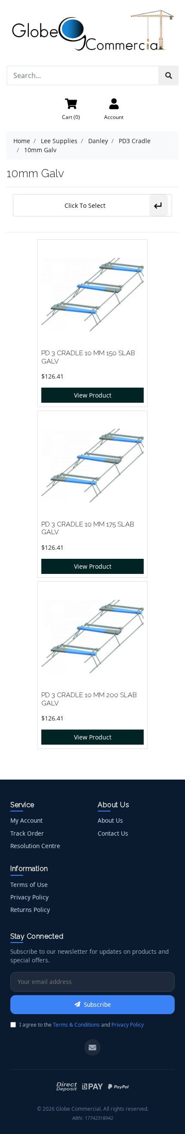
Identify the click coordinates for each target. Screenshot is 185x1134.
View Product (92, 395)
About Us (110, 820)
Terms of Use (29, 884)
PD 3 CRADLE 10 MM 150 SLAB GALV (88, 357)
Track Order (27, 833)
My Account (26, 820)
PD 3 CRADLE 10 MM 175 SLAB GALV (87, 528)
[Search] (169, 75)
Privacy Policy (29, 897)
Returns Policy (30, 909)
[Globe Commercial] (92, 32)
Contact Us (113, 833)
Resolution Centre (35, 846)
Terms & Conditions (76, 1024)
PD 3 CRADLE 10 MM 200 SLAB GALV (89, 699)
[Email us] (92, 1047)
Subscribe (97, 1004)
